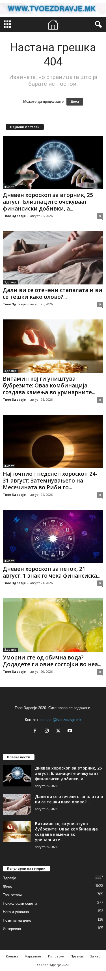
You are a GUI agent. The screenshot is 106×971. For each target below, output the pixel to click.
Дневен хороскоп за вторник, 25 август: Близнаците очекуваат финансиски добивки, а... (48, 201)
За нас (95, 956)
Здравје (10, 282)
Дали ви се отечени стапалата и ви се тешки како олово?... (52, 293)
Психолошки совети (20, 903)
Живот (9, 187)
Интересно (12, 929)
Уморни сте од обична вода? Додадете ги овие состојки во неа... (52, 661)
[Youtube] (70, 731)
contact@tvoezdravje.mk (60, 720)
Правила (77, 956)
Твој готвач (12, 895)
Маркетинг (33, 956)
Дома (75, 101)
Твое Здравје (14, 216)
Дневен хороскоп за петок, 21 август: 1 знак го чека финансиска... (51, 572)
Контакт (12, 956)
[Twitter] (59, 731)
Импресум (56, 956)
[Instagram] (48, 731)
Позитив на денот (18, 920)
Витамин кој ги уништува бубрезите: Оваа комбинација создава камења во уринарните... (49, 385)
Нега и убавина (16, 912)
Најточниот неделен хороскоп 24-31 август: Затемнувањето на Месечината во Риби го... (50, 480)
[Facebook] (36, 731)
